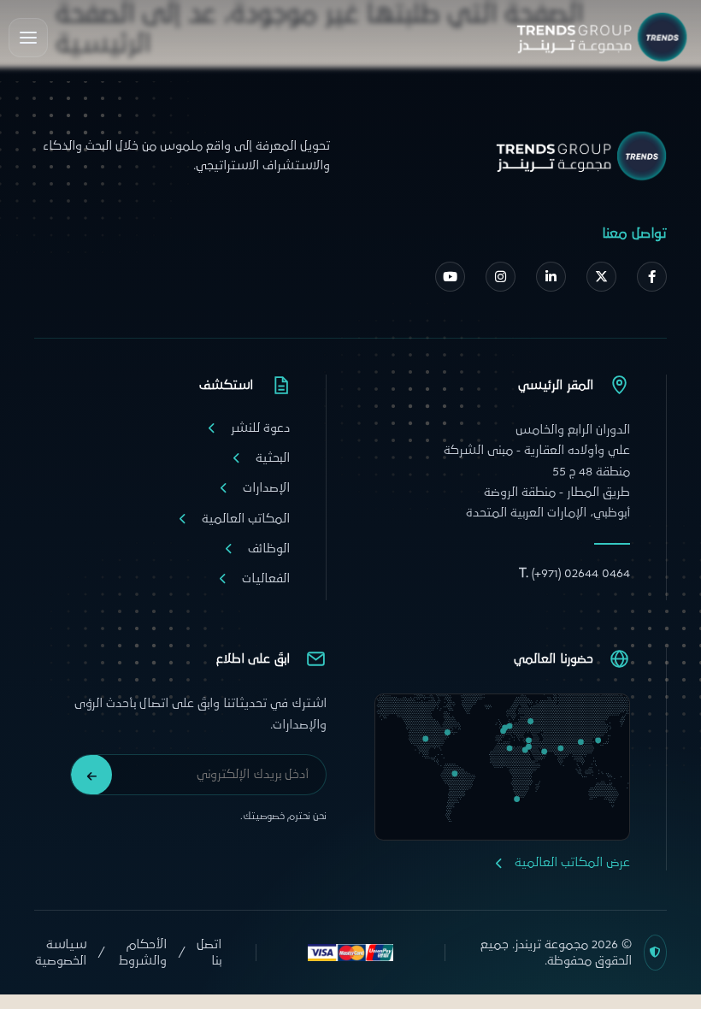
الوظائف (269, 548)
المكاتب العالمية (246, 518)
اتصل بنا (209, 952)
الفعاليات (266, 578)
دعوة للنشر (260, 428)
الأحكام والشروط (143, 952)
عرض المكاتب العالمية (572, 862)
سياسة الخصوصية (60, 952)
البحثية (273, 457)
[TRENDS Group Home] (601, 37)
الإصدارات (266, 487)
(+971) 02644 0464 (574, 573)
